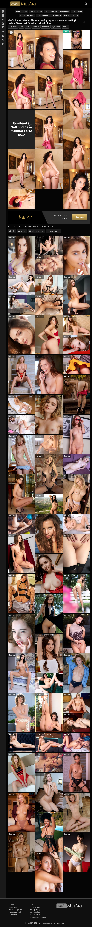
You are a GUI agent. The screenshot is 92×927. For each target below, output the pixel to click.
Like (13, 231)
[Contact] (3, 44)
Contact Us (13, 907)
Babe (28, 27)
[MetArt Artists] (3, 24)
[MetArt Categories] (3, 28)
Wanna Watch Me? (27, 15)
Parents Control (15, 912)
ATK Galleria (56, 15)
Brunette (36, 27)
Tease (65, 27)
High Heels (56, 27)
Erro (21, 27)
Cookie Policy (35, 912)
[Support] (3, 40)
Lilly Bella (13, 27)
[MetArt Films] (3, 16)
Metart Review (21, 11)
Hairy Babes (64, 11)
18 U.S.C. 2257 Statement (39, 917)
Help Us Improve (15, 910)
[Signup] (3, 36)
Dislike (23, 231)
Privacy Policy (35, 910)
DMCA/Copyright (36, 915)
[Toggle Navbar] (4, 3)
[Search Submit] (86, 4)
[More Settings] (88, 21)
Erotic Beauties (51, 11)
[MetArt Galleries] (3, 12)
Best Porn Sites (36, 11)
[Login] (3, 32)
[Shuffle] (84, 21)
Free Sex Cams (43, 15)
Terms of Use (35, 907)
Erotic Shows (77, 11)
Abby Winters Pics (71, 15)
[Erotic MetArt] (23, 3)
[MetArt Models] (3, 20)
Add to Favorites (38, 231)
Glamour (45, 27)
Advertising (13, 915)
